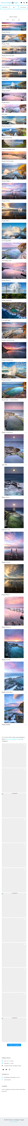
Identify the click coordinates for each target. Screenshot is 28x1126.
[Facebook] (6, 1069)
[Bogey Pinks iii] (14, 546)
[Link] (9, 2)
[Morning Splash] (14, 231)
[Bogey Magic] (14, 38)
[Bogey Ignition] (14, 85)
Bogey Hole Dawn (7, 692)
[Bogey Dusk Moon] (14, 416)
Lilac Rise (4, 464)
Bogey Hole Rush (7, 137)
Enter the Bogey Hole (8, 149)
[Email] (3, 1069)
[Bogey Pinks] (14, 61)
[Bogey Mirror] (14, 97)
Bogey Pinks (5, 67)
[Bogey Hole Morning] (14, 330)
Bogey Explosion (7, 126)
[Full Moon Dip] (14, 513)
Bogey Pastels (6, 724)
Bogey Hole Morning (8, 340)
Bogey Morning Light (8, 55)
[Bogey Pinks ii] (14, 191)
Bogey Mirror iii (6, 627)
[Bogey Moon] (14, 481)
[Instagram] (9, 1069)
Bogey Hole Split (7, 300)
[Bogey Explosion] (14, 120)
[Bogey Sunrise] (14, 643)
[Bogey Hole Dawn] (14, 676)
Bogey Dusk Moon (7, 432)
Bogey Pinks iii (6, 562)
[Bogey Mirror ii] (14, 271)
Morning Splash (6, 240)
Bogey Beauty (6, 32)
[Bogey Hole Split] (14, 290)
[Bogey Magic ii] (14, 171)
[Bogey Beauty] (14, 26)
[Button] (21, 2)
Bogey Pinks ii (6, 201)
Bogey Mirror (6, 102)
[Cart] (26, 2)
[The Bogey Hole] (14, 251)
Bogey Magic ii (6, 181)
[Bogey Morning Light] (14, 50)
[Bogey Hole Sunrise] (14, 155)
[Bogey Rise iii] (14, 578)
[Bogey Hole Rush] (14, 132)
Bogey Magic (6, 44)
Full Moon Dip (6, 529)
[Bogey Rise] (14, 73)
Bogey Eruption (6, 380)
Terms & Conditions (14, 1121)
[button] (24, 2)
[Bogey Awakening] (14, 350)
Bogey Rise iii (5, 594)
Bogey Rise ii (5, 221)
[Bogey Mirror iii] (14, 611)
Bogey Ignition (6, 90)
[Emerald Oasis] (14, 310)
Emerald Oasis (6, 320)
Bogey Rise (5, 79)
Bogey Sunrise (6, 659)
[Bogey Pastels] (14, 708)
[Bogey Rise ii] (14, 211)
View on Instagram (15, 1045)
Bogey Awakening (7, 360)
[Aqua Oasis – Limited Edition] (14, 390)
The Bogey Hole (6, 260)
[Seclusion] (14, 108)
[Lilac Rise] (14, 448)
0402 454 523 (7, 1079)
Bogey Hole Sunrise (7, 161)
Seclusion (4, 114)
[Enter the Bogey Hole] (14, 144)
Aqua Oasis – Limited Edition (10, 400)
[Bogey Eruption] (14, 370)
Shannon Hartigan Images (13, 739)
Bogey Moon (5, 497)
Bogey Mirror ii (6, 280)
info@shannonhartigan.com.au (12, 1077)
